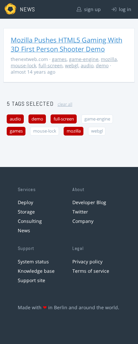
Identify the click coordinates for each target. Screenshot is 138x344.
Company (82, 221)
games (59, 59)
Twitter (80, 211)
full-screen (51, 65)
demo (102, 65)
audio (87, 65)
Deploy (25, 202)
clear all (65, 104)
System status (33, 261)
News (24, 230)
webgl (71, 65)
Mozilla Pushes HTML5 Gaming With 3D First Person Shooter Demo (66, 44)
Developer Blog (89, 202)
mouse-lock (23, 65)
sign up (92, 9)
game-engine (83, 59)
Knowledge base (36, 271)
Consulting (30, 221)
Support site (31, 280)
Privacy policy (87, 261)
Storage (26, 211)
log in (124, 9)
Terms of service (90, 271)
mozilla (109, 59)
